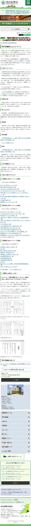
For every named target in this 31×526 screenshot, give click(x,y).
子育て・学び (26, 10)
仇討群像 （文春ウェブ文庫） (7, 247)
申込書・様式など (7, 442)
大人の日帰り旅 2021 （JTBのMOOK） (10, 226)
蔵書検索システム (7, 412)
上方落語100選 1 (4, 200)
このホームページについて (8, 502)
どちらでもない (11, 468)
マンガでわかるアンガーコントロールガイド (11, 190)
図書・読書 (12, 11)
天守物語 (19, 169)
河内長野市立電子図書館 (8, 42)
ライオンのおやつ (4, 224)
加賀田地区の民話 (6, 260)
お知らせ (4, 421)
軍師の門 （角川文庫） (6, 252)
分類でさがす (19, 10)
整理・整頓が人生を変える (7, 187)
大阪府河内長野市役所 (10, 10)
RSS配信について (20, 502)
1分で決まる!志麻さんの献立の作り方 (9, 229)
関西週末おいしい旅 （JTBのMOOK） (9, 233)
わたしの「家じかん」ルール (7, 185)
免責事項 (16, 499)
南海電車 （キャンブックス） (7, 202)
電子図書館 (5, 417)
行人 (1, 248)
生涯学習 (7, 11)
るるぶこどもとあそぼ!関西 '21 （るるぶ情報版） (12, 231)
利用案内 (4, 425)
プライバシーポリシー (7, 499)
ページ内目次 (15, 29)
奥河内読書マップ (7, 446)
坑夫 (1, 262)
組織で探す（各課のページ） (7, 514)
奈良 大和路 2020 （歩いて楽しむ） (9, 228)
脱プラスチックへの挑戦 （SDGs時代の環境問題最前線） (14, 263)
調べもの (4, 434)
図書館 (3, 373)
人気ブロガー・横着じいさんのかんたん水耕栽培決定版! (14, 217)
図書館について (6, 438)
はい (4, 468)
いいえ (18, 468)
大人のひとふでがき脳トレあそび (8, 189)
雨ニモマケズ (11, 167)
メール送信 (15, 379)
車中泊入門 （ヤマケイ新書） (7, 215)
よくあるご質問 (6, 451)
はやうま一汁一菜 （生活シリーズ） (9, 211)
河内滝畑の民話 (5, 258)
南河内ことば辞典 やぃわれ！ (9, 254)
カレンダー (5, 430)
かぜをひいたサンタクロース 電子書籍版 (12, 93)
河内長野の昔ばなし (7, 256)
